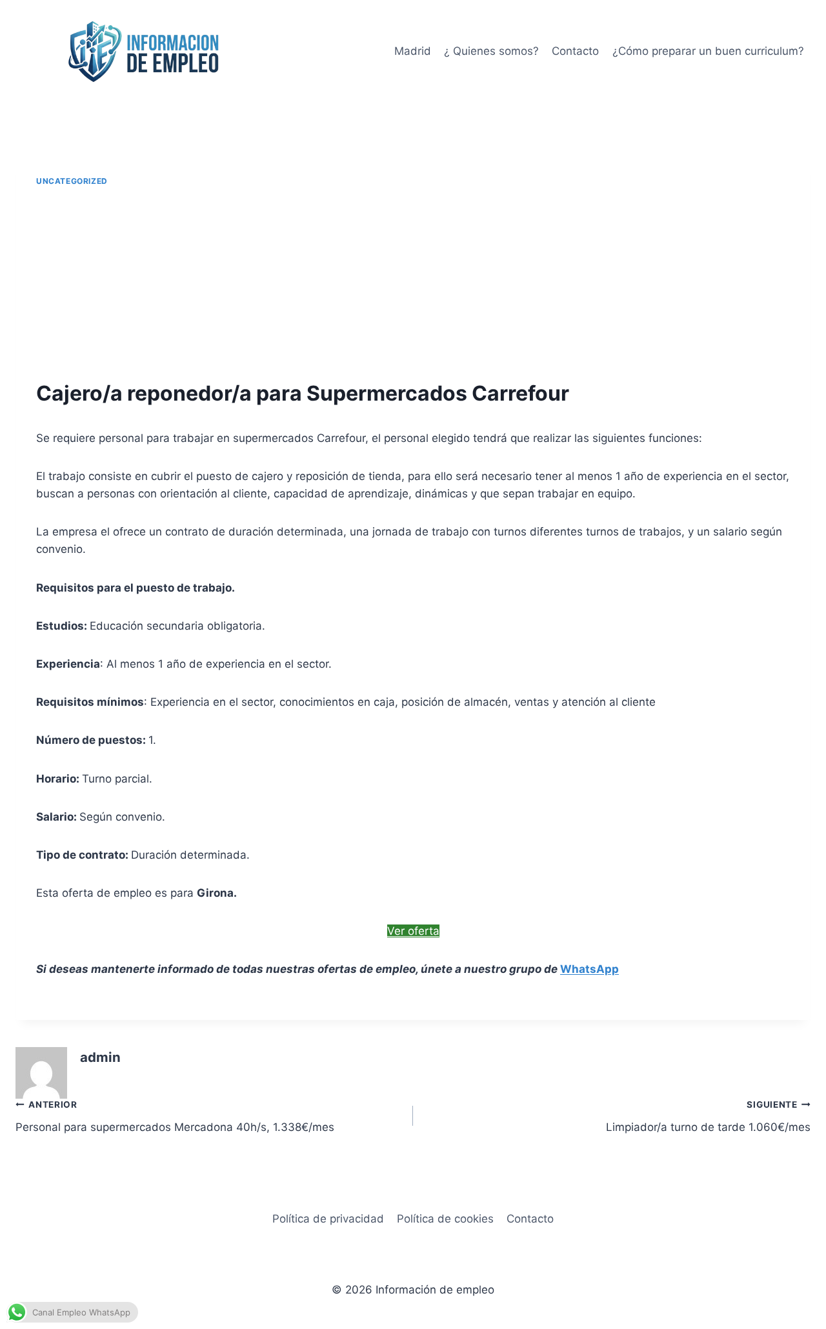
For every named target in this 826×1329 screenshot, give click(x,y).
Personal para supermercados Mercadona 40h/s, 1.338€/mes (174, 1116)
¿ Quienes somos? (491, 51)
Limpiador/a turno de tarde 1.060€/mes (708, 1116)
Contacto (575, 51)
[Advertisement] (413, 284)
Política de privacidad (328, 1218)
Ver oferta (413, 930)
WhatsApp (589, 969)
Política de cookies (445, 1218)
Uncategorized (72, 181)
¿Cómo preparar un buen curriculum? (708, 51)
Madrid (412, 51)
